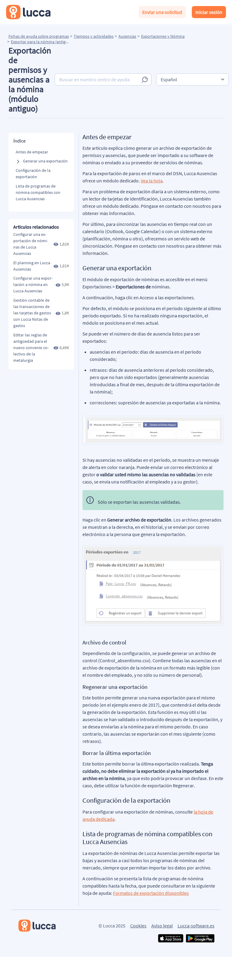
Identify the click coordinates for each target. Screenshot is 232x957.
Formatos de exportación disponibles (151, 893)
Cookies (138, 926)
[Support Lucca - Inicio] (28, 12)
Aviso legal (162, 926)
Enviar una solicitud (162, 12)
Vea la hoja (152, 181)
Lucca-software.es (196, 926)
